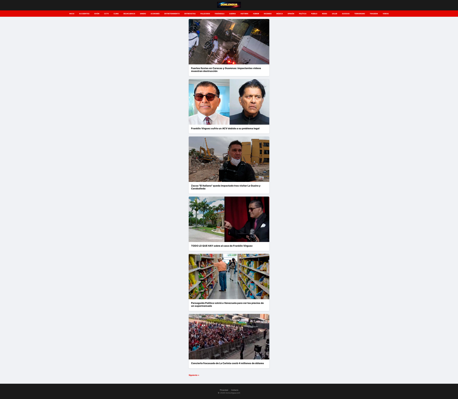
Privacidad (224, 390)
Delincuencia (129, 14)
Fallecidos (205, 14)
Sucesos (346, 14)
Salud (334, 14)
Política (302, 14)
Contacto (234, 390)
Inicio (71, 14)
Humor (256, 14)
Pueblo (314, 14)
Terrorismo (359, 14)
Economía (155, 14)
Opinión (291, 14)
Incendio (268, 14)
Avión (96, 14)
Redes (324, 14)
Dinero (143, 14)
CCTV (106, 14)
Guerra (232, 14)
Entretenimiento (172, 14)
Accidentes (84, 14)
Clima (116, 14)
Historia (244, 14)
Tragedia (374, 14)
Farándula (219, 14)
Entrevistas (190, 14)
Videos (386, 14)
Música (279, 14)
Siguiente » (194, 375)
